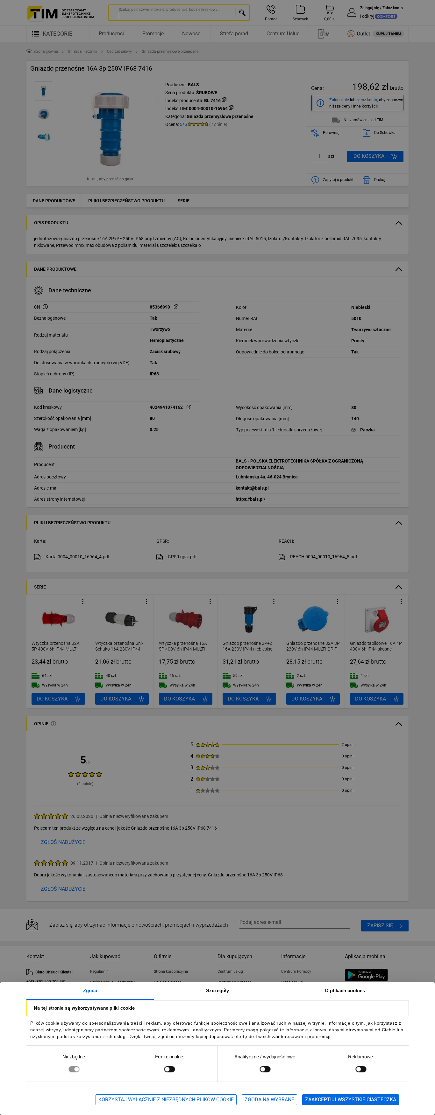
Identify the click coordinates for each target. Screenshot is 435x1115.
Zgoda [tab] (90, 990)
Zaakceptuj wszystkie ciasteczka (350, 1100)
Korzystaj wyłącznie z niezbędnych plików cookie (166, 1100)
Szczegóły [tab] (217, 990)
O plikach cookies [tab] (345, 990)
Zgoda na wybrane (269, 1100)
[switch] (169, 1069)
